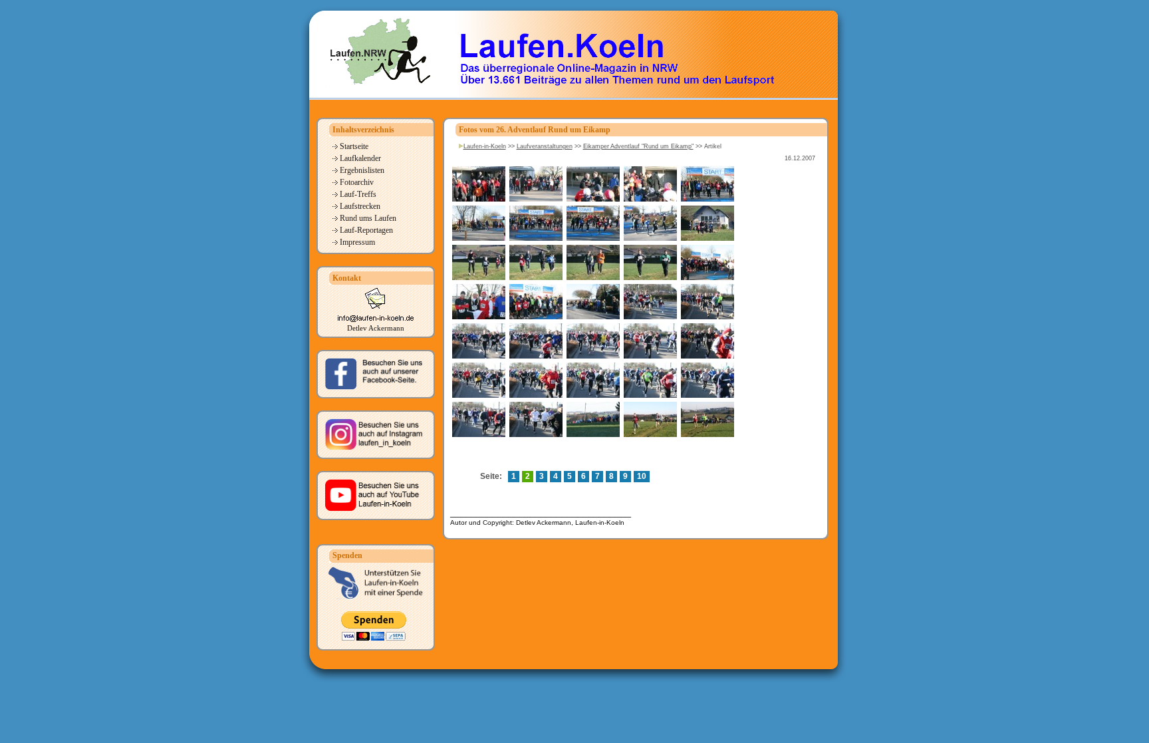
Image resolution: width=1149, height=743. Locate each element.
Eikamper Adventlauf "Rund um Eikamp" (638, 146)
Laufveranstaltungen (545, 146)
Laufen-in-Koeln (484, 146)
